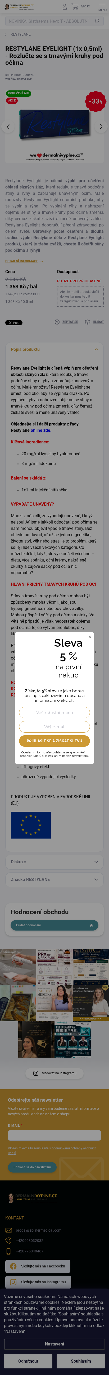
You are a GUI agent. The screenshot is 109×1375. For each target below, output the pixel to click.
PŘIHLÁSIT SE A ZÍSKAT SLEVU (54, 741)
